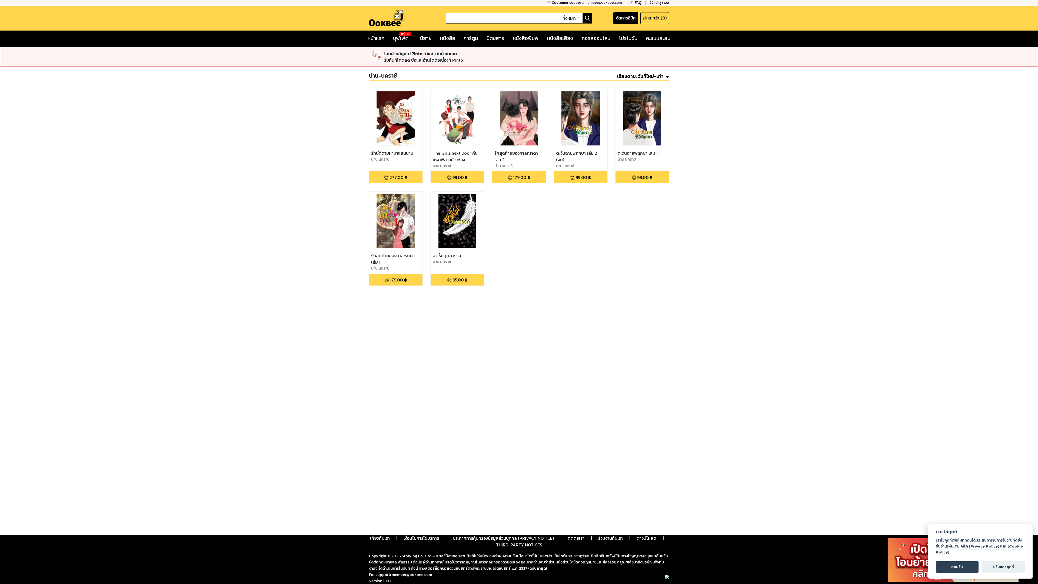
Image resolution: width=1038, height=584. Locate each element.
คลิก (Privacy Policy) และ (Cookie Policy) (979, 549)
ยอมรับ (957, 566)
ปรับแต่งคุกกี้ (1003, 566)
